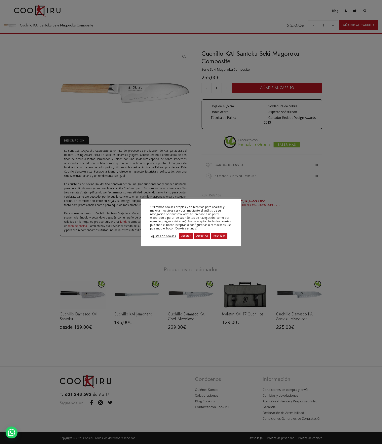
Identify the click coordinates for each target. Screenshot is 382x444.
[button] (12, 432)
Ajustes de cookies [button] (163, 236)
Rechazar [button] (219, 235)
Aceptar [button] (186, 235)
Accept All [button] (202, 235)
